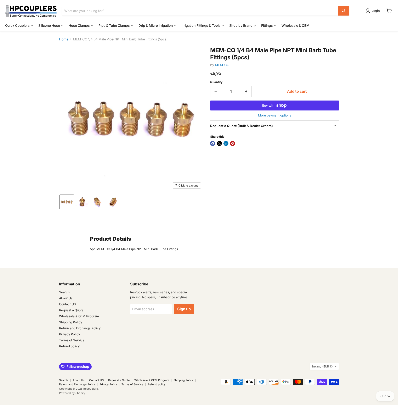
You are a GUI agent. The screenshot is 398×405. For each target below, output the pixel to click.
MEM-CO (222, 65)
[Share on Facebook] (212, 143)
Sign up (184, 309)
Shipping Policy (70, 322)
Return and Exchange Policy (80, 328)
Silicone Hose (49, 25)
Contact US (67, 304)
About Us (66, 298)
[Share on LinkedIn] (225, 143)
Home (63, 39)
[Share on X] (219, 143)
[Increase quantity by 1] (246, 91)
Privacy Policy (69, 334)
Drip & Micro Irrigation (156, 25)
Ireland (322, 366)
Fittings (267, 25)
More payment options (274, 115)
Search (64, 292)
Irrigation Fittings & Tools (201, 25)
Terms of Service (72, 340)
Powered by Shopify (72, 393)
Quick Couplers (17, 25)
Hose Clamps (80, 25)
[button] (373, 10)
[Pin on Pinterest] (232, 143)
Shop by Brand (241, 25)
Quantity (216, 82)
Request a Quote (71, 310)
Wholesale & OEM (295, 25)
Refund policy (69, 346)
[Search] (343, 11)
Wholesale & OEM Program (79, 316)
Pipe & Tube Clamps (114, 25)
